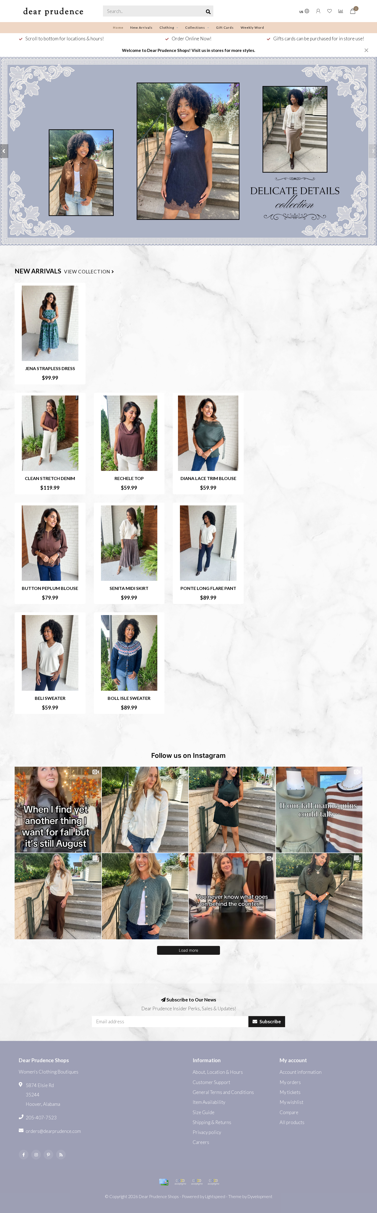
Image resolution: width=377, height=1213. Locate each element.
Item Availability (209, 1102)
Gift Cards (225, 27)
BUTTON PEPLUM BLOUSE (50, 588)
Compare (289, 1112)
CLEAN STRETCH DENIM (50, 478)
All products (292, 1122)
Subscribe (270, 1021)
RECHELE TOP (129, 478)
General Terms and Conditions (223, 1092)
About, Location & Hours (218, 1072)
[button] (4, 151)
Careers (201, 1142)
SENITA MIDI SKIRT (129, 588)
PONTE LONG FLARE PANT (208, 588)
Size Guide (203, 1112)
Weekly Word (252, 27)
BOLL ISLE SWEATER (129, 698)
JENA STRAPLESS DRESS (50, 368)
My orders (290, 1082)
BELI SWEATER (50, 698)
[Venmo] (213, 1182)
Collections (195, 27)
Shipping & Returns (212, 1122)
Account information (301, 1072)
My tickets (290, 1092)
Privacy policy (207, 1132)
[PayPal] (180, 1182)
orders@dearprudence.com (53, 1131)
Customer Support (211, 1082)
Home (118, 27)
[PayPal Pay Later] (197, 1182)
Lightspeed (215, 1196)
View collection (87, 272)
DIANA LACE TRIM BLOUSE (208, 478)
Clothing (167, 27)
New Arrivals (141, 27)
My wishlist (291, 1102)
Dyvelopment (260, 1196)
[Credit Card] (164, 1182)
